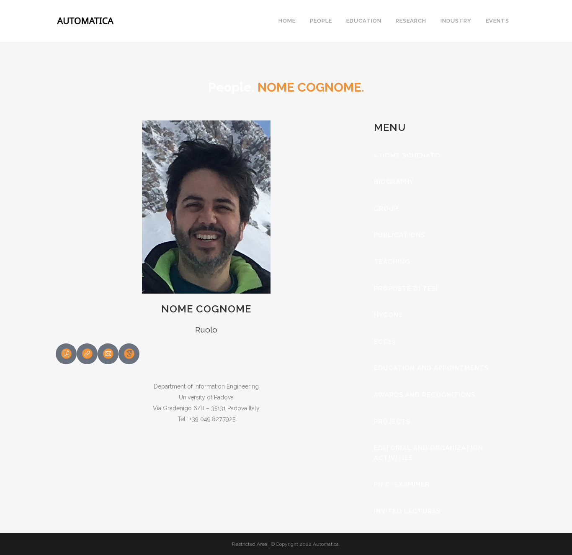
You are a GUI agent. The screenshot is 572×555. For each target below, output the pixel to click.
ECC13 (385, 341)
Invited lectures (407, 511)
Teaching (392, 262)
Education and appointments (431, 368)
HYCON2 (388, 315)
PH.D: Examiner (402, 484)
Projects (392, 421)
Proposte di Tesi (406, 288)
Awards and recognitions (424, 395)
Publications (399, 235)
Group (386, 208)
